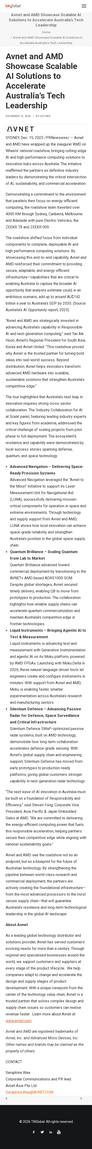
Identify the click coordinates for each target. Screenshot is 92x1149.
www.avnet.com (18, 1020)
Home (46, 32)
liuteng (45, 116)
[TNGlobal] (13, 6)
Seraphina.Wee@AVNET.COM (29, 1092)
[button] (84, 6)
